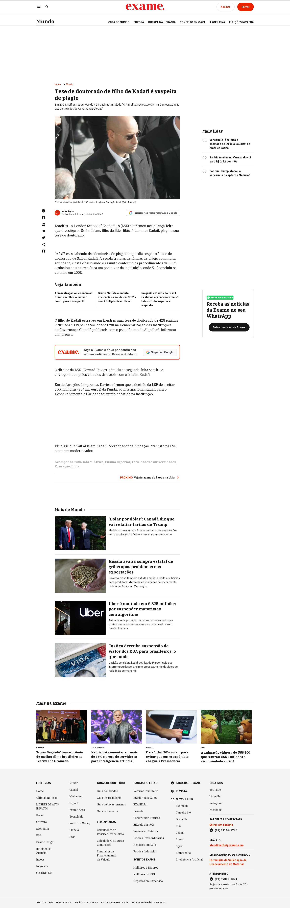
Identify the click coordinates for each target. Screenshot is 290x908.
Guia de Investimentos (111, 804)
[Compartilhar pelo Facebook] (43, 218)
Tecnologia (76, 816)
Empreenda (183, 852)
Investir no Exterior (145, 831)
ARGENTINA (217, 22)
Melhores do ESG (144, 874)
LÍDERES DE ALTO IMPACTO (47, 806)
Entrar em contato (221, 824)
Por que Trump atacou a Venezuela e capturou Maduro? (229, 173)
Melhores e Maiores (145, 867)
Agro (179, 846)
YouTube (215, 789)
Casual (73, 789)
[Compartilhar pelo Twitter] (43, 238)
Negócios (42, 866)
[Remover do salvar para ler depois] (43, 251)
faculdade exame (188, 783)
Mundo (45, 21)
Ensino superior (117, 462)
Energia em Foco (144, 824)
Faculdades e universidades (154, 462)
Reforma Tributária (145, 791)
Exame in (182, 805)
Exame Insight (45, 842)
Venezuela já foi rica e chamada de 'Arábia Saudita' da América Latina (229, 144)
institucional (44, 902)
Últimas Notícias (46, 797)
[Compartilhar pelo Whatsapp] (43, 211)
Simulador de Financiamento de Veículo (106, 855)
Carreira (41, 822)
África (98, 462)
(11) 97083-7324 (226, 879)
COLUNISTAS (44, 873)
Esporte (74, 803)
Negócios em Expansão (148, 881)
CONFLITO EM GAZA (193, 22)
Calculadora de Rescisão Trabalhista (110, 832)
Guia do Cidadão (107, 791)
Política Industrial (144, 851)
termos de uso (64, 902)
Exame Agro (77, 809)
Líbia (75, 466)
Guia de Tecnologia (109, 797)
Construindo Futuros (146, 818)
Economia (42, 828)
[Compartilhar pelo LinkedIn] (43, 224)
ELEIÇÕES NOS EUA (241, 22)
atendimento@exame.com (226, 845)
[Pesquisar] (47, 7)
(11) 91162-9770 (226, 830)
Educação (62, 466)
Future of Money (79, 823)
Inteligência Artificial (43, 850)
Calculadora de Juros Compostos (110, 842)
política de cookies (86, 902)
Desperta (181, 819)
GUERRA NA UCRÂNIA (162, 22)
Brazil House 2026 (145, 797)
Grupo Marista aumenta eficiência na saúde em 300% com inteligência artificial (117, 297)
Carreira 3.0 (183, 812)
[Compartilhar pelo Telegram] (43, 231)
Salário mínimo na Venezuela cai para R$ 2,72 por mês (230, 159)
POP (72, 836)
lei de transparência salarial (148, 902)
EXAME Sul (140, 804)
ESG (38, 835)
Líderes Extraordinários (148, 838)
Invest (40, 859)
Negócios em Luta (144, 844)
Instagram (216, 803)
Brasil (40, 815)
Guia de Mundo (119, 22)
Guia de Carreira (107, 811)
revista (181, 791)
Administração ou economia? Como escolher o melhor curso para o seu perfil (73, 297)
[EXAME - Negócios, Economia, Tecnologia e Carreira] (145, 7)
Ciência (74, 830)
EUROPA (139, 22)
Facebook (215, 809)
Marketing (75, 796)
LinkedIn (215, 796)
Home (58, 84)
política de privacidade (114, 902)
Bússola (138, 811)
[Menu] (39, 7)
